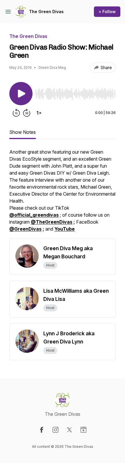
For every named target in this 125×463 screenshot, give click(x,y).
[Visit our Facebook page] (41, 430)
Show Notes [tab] (22, 132)
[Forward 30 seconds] (27, 113)
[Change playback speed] (39, 113)
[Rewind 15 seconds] (16, 113)
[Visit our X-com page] (69, 430)
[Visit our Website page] (83, 430)
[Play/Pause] (21, 93)
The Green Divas (46, 11)
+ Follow (107, 11)
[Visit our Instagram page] (55, 430)
